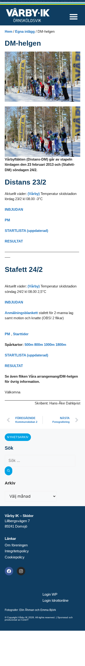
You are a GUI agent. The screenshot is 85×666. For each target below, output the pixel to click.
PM (7, 220)
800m (39, 345)
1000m (49, 345)
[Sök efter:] (40, 461)
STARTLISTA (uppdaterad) (26, 231)
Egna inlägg (25, 31)
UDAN (18, 209)
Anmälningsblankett (21, 313)
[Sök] (8, 470)
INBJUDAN (14, 302)
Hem (8, 31)
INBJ (9, 209)
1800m (60, 345)
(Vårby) (34, 194)
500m (29, 345)
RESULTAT (14, 241)
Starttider (21, 334)
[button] (73, 16)
